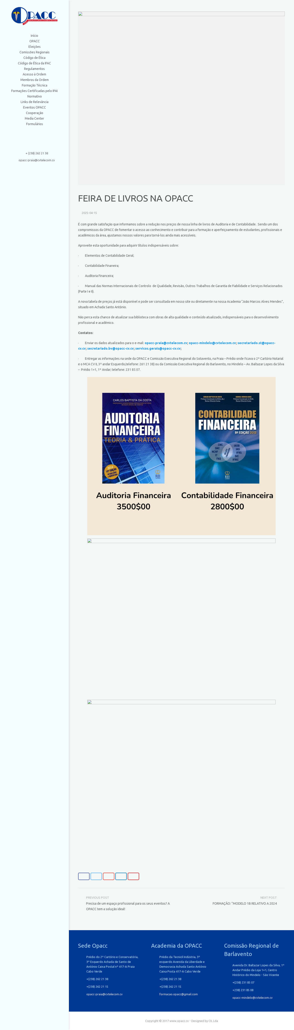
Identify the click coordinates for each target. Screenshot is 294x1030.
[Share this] (84, 876)
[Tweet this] (96, 876)
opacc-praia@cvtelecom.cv (37, 160)
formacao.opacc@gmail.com (178, 994)
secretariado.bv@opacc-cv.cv (110, 348)
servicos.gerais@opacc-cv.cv (158, 348)
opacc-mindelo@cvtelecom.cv (212, 343)
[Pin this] (133, 876)
